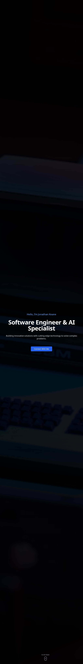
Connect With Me (41, 349)
